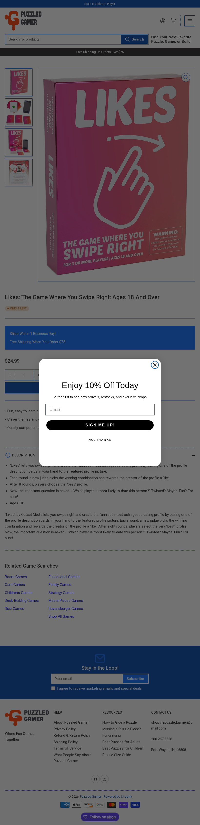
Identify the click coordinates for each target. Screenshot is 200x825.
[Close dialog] (155, 365)
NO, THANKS (100, 440)
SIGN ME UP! (100, 425)
